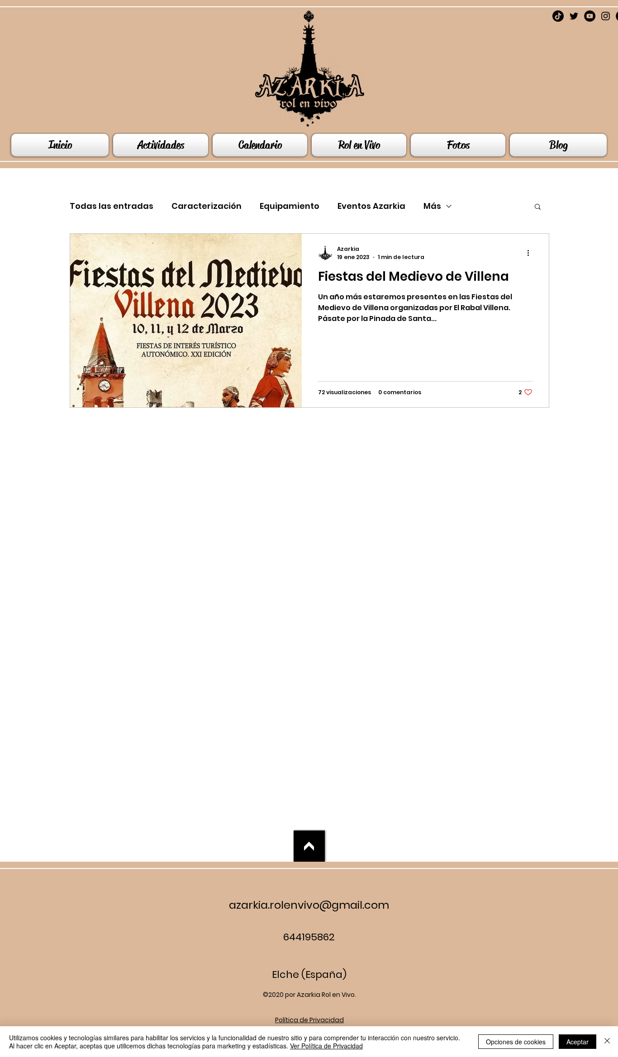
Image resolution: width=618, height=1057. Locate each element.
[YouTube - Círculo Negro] (589, 16)
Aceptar (577, 1041)
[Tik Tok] (558, 16)
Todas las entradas (111, 206)
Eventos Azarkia (371, 206)
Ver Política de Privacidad (326, 1045)
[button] (537, 207)
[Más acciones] (531, 253)
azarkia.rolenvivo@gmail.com (309, 904)
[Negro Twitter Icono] (574, 16)
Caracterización (206, 206)
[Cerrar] (607, 1041)
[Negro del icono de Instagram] (605, 16)
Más (432, 206)
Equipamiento (289, 206)
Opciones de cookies (516, 1041)
